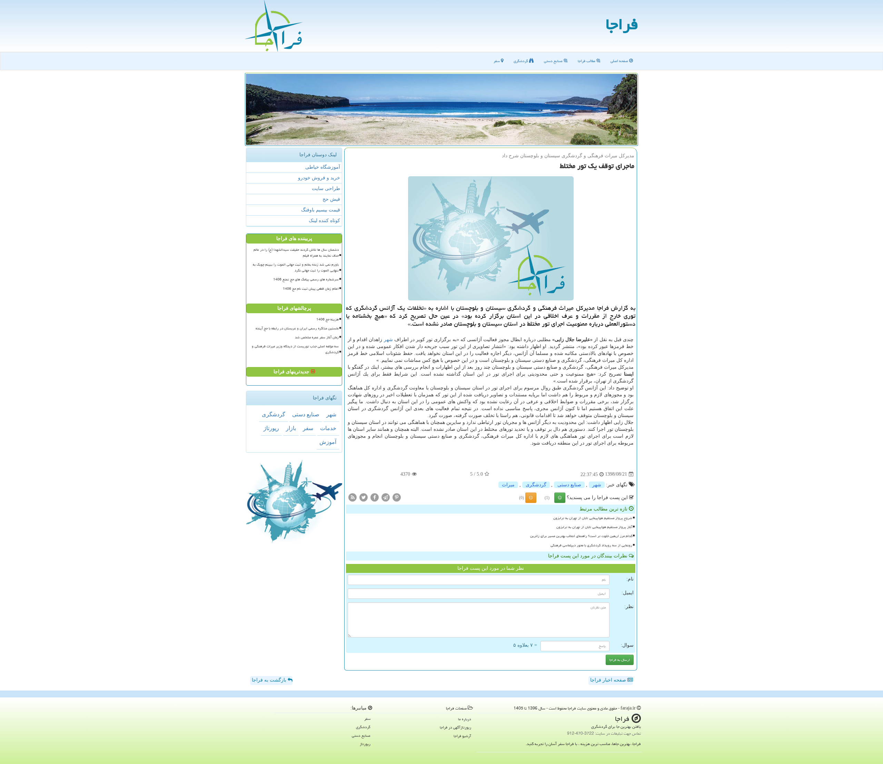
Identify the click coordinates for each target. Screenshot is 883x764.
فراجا (622, 24)
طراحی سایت (326, 188)
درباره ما (464, 719)
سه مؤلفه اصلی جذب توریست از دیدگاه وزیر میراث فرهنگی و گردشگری (295, 349)
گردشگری (521, 61)
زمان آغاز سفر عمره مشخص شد (317, 337)
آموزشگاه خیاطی (322, 167)
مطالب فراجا (587, 61)
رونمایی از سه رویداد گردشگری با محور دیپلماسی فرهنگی (591, 545)
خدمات (328, 428)
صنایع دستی (554, 61)
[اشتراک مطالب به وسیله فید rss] (352, 496)
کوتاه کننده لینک (324, 220)
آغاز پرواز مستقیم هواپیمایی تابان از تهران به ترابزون (594, 527)
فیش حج (331, 199)
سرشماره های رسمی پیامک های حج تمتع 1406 (306, 279)
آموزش (327, 442)
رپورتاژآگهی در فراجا (455, 727)
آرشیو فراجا (462, 736)
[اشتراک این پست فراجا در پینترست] (396, 496)
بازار (291, 428)
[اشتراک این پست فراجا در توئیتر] (363, 496)
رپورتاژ (271, 428)
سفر (497, 61)
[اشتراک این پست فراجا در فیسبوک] (374, 496)
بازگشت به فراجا (270, 680)
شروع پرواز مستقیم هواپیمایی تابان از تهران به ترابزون (592, 518)
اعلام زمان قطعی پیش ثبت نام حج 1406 (311, 288)
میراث (508, 484)
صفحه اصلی (620, 61)
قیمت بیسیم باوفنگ (320, 209)
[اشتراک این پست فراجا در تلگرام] (385, 496)
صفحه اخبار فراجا (608, 680)
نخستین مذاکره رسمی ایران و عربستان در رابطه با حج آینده (297, 328)
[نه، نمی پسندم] (530, 498)
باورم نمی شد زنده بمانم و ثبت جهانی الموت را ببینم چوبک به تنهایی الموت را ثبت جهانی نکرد (296, 267)
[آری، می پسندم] (559, 498)
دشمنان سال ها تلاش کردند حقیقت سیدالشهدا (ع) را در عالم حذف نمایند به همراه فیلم (296, 252)
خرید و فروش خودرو (319, 177)
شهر (388, 339)
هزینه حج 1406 (327, 319)
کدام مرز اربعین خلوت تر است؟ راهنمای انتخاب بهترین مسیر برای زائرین (581, 536)
